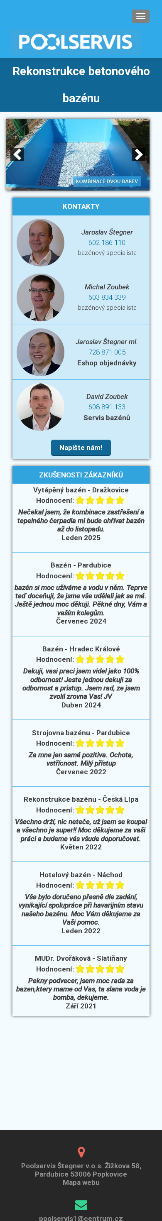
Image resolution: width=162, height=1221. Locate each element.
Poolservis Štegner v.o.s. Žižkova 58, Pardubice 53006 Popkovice (81, 1170)
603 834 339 (106, 297)
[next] (138, 154)
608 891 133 (106, 407)
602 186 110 (106, 242)
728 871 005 (106, 352)
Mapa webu (81, 1182)
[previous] (17, 154)
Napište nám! (81, 447)
